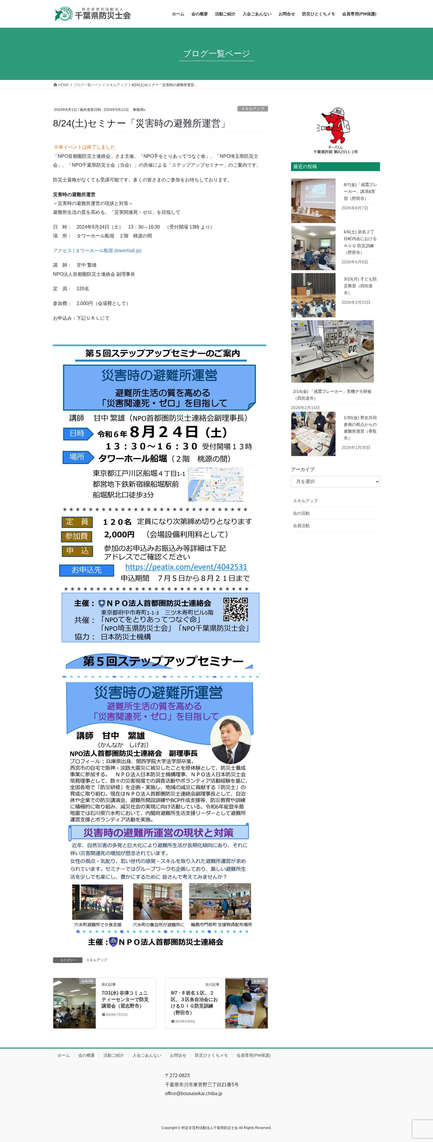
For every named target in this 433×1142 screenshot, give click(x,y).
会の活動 (301, 513)
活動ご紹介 (113, 1055)
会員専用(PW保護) (254, 1055)
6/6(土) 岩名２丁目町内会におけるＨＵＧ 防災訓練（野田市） (360, 242)
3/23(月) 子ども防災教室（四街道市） (360, 286)
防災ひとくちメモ (211, 1055)
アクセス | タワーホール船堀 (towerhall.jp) (97, 250)
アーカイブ (303, 469)
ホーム (63, 1055)
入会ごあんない (147, 1055)
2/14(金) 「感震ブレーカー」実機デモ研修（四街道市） (332, 395)
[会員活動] (74, 999)
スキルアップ (252, 108)
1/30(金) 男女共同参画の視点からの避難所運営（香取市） (360, 427)
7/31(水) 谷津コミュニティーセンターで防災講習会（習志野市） (125, 999)
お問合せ (178, 1055)
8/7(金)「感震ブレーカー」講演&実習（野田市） (360, 191)
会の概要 (86, 1055)
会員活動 (301, 525)
